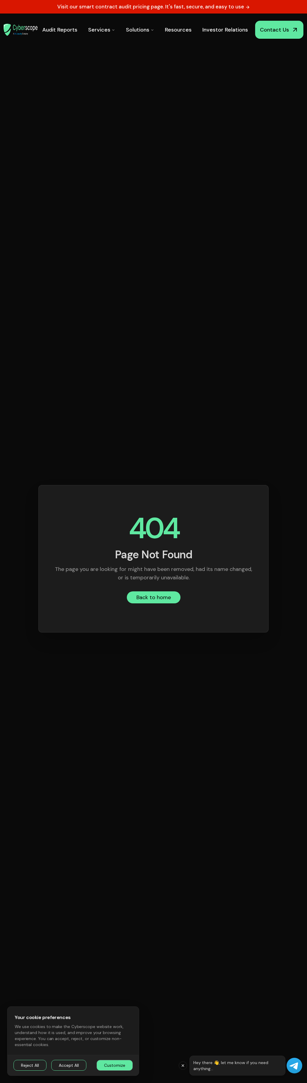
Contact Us (274, 29)
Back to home (153, 597)
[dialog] (73, 1041)
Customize (114, 1065)
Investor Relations (225, 29)
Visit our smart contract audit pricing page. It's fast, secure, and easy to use (151, 6)
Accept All (69, 1065)
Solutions (137, 29)
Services (99, 29)
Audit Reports (59, 29)
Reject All (30, 1065)
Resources (178, 29)
